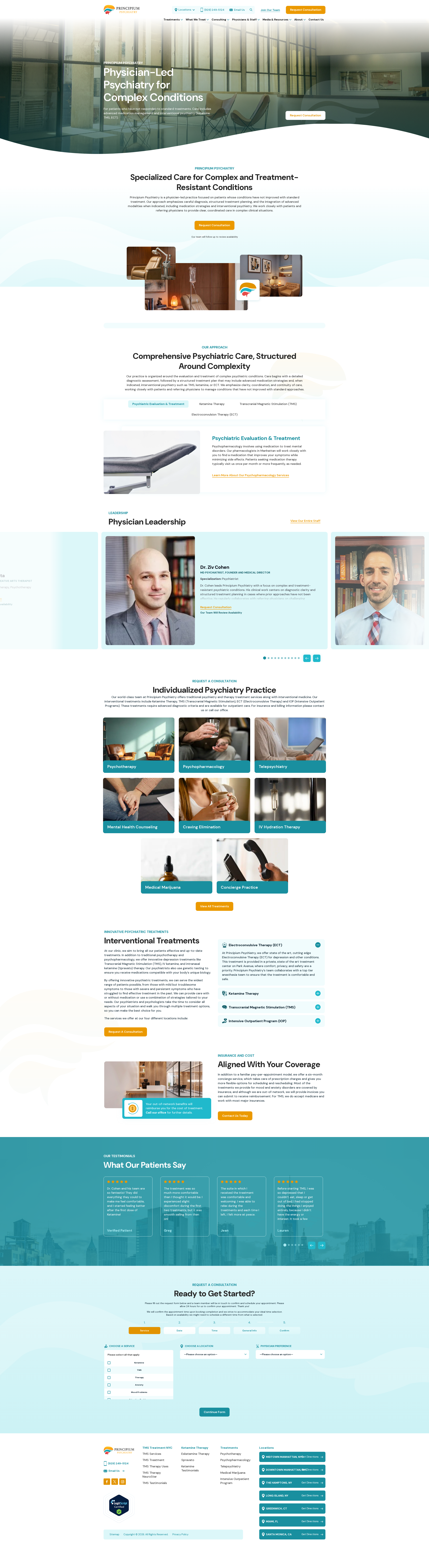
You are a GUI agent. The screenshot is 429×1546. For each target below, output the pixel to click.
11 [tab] (299, 658)
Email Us (114, 1471)
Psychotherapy (230, 1454)
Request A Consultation (126, 1032)
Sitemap (114, 1534)
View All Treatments (214, 906)
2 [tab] (268, 658)
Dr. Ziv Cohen (214, 567)
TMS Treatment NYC (157, 1448)
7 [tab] (285, 658)
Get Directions (310, 1457)
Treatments (229, 1448)
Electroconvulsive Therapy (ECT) (255, 945)
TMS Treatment (153, 1460)
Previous (307, 658)
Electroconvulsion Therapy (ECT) (214, 414)
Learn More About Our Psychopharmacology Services (250, 475)
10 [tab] (295, 658)
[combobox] (214, 1354)
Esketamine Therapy (195, 1454)
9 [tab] (292, 658)
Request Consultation (305, 10)
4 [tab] (275, 658)
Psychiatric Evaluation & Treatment (158, 404)
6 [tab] (282, 658)
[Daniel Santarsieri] (379, 590)
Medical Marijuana (232, 1473)
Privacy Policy (180, 1534)
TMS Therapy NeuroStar (151, 1475)
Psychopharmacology (235, 1460)
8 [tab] (289, 658)
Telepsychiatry (230, 1466)
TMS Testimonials (154, 1483)
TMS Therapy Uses (155, 1466)
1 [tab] (264, 658)
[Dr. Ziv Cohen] (150, 590)
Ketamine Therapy (212, 404)
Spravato (187, 1460)
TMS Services (151, 1454)
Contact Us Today (235, 1116)
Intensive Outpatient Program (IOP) (257, 1021)
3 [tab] (272, 658)
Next (316, 658)
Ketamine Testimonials (190, 1468)
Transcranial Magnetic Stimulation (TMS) (268, 404)
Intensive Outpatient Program (234, 1481)
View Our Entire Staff (305, 521)
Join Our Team (270, 10)
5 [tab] (279, 658)
